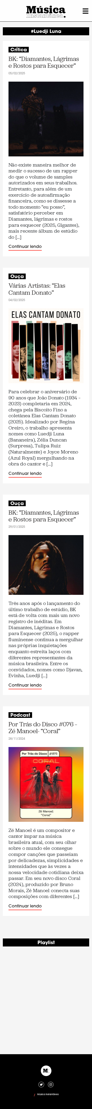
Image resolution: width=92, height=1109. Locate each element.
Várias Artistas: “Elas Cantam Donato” (36, 289)
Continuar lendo (25, 247)
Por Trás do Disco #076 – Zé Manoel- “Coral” (42, 728)
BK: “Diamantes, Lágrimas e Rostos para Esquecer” (43, 62)
